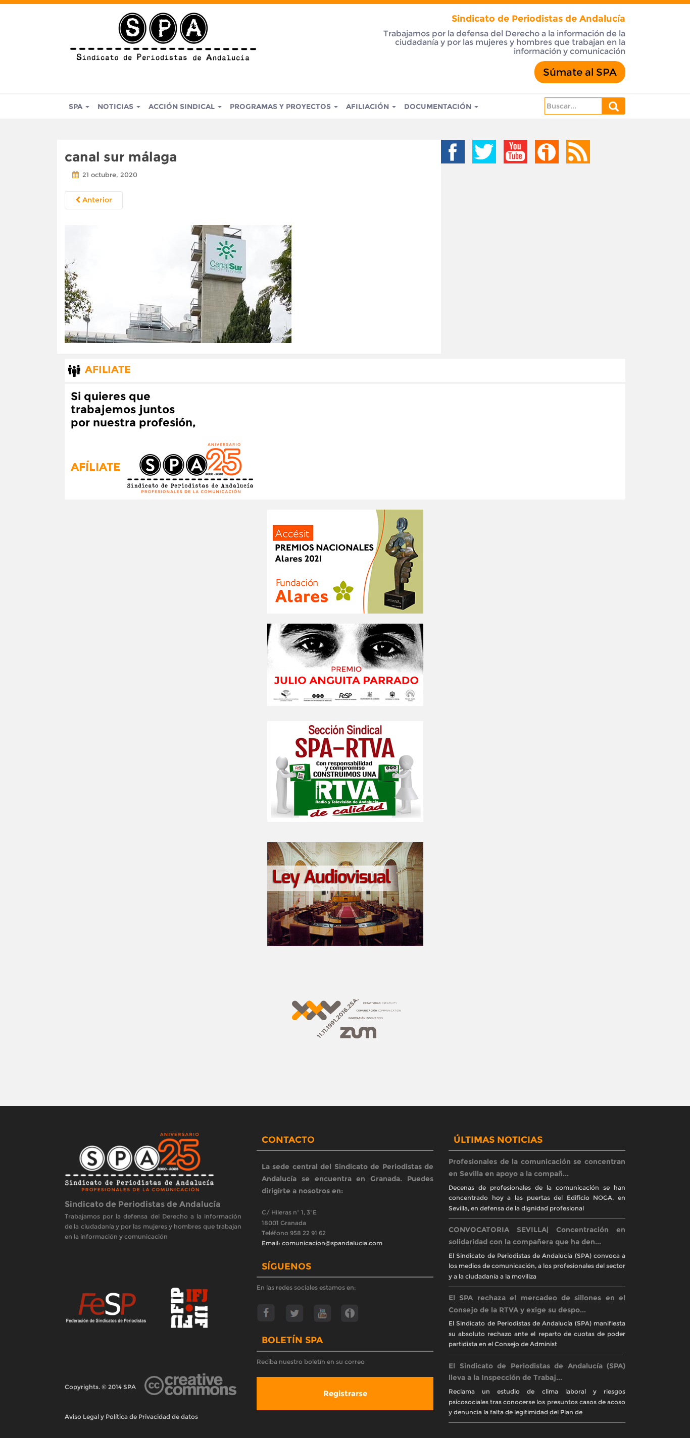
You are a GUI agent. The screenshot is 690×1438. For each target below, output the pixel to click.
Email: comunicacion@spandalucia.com (322, 1243)
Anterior (96, 199)
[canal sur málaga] (178, 283)
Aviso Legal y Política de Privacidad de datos (131, 1416)
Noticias (116, 106)
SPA (76, 106)
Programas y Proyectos (281, 106)
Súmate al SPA (580, 72)
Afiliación (368, 106)
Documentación (438, 106)
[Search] (613, 106)
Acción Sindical (183, 106)
